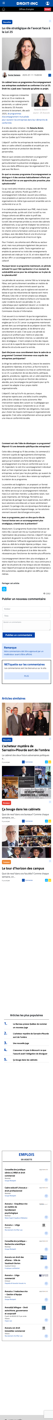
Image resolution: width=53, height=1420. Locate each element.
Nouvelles (7, 22)
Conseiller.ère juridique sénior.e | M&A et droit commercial (15, 1172)
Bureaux (6, 803)
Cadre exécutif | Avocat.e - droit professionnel (16, 1189)
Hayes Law (8, 1321)
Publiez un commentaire (18, 635)
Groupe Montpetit (10, 1180)
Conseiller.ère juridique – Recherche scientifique (16, 1242)
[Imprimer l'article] (49, 761)
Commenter (29, 762)
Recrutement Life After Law (14, 1230)
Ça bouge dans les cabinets (25, 1059)
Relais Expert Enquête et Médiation (16, 1218)
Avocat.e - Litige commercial (12, 1277)
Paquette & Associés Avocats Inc (15, 1283)
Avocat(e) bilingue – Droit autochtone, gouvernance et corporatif (16, 1310)
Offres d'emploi (26, 9)
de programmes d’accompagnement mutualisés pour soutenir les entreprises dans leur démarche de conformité (24, 118)
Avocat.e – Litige (12, 1224)
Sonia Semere (14, 75)
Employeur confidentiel (12, 1268)
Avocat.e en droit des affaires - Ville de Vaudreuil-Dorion (14, 1260)
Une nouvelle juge (21, 1043)
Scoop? (47, 9)
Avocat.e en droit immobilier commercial (15, 1329)
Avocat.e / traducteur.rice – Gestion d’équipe (16, 1293)
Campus (6, 862)
